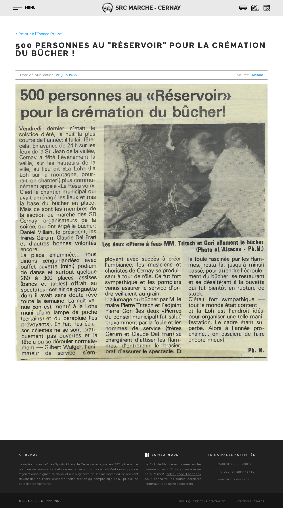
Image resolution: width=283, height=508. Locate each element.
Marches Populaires (234, 464)
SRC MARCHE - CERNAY (148, 7)
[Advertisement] (141, 396)
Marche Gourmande (233, 479)
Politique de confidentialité (202, 501)
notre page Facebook (183, 474)
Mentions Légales (250, 501)
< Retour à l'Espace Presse (38, 34)
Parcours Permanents (236, 471)
